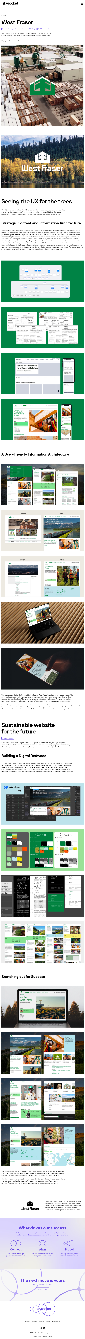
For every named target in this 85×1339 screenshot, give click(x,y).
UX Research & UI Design (29, 29)
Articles (41, 1321)
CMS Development (43, 29)
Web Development (7, 738)
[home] (10, 3)
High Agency (56, 1321)
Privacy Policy (37, 1336)
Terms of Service (47, 1336)
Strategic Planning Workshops (10, 29)
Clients (3, 16)
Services (27, 1321)
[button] (82, 3)
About (48, 1321)
